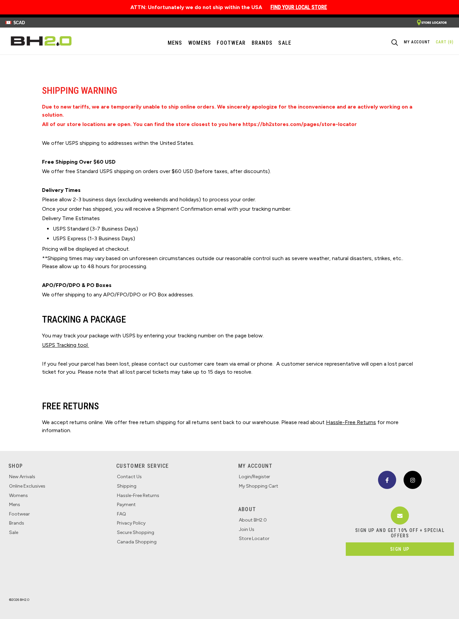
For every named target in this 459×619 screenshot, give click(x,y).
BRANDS (262, 43)
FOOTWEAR (231, 43)
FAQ (121, 514)
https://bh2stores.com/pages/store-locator (300, 124)
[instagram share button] (413, 480)
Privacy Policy (131, 523)
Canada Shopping (137, 542)
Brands (16, 523)
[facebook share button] (387, 480)
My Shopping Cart (258, 486)
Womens (199, 43)
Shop (15, 466)
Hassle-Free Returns (138, 495)
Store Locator (254, 538)
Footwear (19, 514)
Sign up (400, 549)
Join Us (246, 529)
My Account (255, 466)
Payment (126, 504)
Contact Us (129, 477)
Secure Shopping (135, 532)
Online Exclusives (27, 486)
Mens (175, 43)
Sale (13, 532)
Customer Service (142, 466)
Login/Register (254, 477)
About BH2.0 (253, 520)
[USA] (432, 22)
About (247, 509)
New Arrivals (22, 477)
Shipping (126, 486)
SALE (284, 43)
